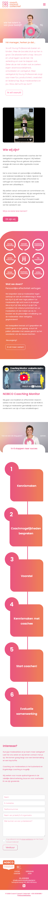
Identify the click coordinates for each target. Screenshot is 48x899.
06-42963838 (24, 878)
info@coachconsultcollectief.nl (24, 880)
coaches (17, 873)
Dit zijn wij (10, 219)
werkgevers (30, 871)
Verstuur (10, 847)
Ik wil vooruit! (14, 92)
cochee (17, 871)
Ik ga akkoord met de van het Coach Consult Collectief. (24, 840)
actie (29, 873)
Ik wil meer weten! (15, 347)
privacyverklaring (27, 839)
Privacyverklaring (24, 895)
